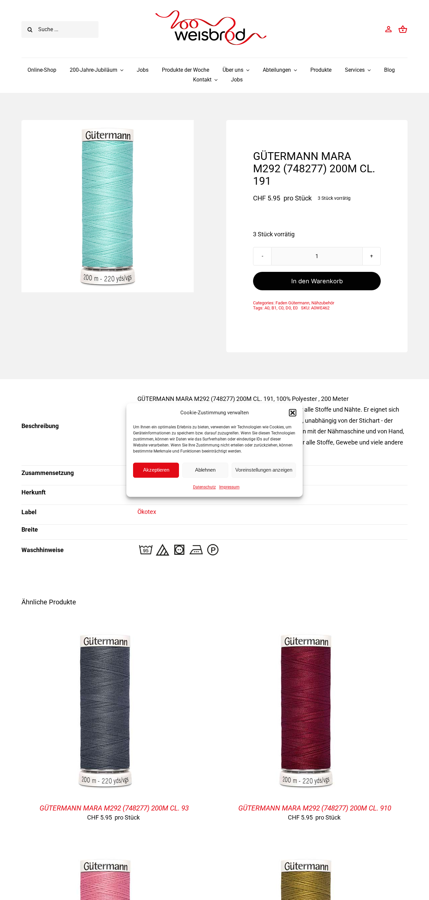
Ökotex (146, 511)
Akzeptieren (156, 470)
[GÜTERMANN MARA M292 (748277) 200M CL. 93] (105, 631)
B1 (274, 307)
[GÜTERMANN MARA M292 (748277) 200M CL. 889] (105, 856)
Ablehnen (205, 470)
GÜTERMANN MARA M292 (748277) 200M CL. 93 (114, 808)
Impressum (229, 487)
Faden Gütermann (292, 302)
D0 (288, 307)
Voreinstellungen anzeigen (263, 470)
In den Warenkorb (317, 281)
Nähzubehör (322, 302)
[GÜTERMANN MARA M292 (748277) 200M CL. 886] (306, 856)
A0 (266, 307)
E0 (295, 307)
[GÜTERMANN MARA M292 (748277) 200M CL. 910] (306, 631)
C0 (281, 307)
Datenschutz (204, 487)
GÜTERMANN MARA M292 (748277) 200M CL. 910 (314, 808)
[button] (292, 412)
